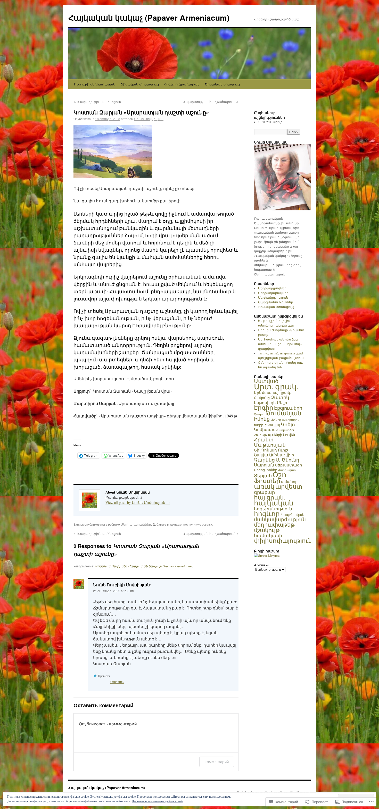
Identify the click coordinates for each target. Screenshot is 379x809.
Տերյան (263, 475)
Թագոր (259, 414)
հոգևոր (267, 513)
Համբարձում (286, 430)
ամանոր (289, 481)
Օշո (279, 474)
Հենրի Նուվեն (283, 434)
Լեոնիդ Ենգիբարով (284, 420)
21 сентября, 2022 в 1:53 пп (113, 591)
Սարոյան (264, 465)
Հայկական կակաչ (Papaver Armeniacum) (148, 17)
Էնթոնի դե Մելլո (270, 402)
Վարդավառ (287, 470)
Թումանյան (283, 413)
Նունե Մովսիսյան (148, 118)
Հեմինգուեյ (262, 435)
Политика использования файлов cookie (157, 801)
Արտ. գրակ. (276, 386)
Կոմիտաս (265, 429)
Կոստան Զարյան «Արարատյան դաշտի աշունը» (141, 112)
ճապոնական (292, 514)
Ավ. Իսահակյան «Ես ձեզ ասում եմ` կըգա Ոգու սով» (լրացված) (280, 344)
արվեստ (288, 486)
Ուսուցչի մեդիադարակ (94, 84)
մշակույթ (267, 530)
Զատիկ (279, 397)
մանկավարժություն (280, 519)
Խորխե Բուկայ (267, 425)
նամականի (268, 535)
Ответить (117, 681)
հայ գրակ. (269, 497)
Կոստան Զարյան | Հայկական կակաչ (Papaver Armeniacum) (144, 566)
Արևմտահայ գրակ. (272, 392)
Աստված (266, 381)
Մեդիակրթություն (273, 297)
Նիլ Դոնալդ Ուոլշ (271, 450)
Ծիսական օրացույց (222, 84)
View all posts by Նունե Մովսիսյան (137, 502)
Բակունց (262, 397)
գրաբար (264, 492)
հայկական (273, 502)
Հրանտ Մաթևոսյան (270, 442)
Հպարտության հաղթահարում (210, 101)
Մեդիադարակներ (136, 524)
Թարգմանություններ (275, 302)
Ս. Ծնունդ (287, 460)
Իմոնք (262, 419)
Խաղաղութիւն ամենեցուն (97, 101)
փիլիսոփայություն (283, 540)
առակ (264, 486)
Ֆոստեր (267, 481)
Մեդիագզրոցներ (272, 288)
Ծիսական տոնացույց (139, 84)
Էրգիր (263, 407)
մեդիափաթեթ (274, 524)
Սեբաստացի (288, 464)
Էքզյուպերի (288, 408)
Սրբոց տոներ (265, 469)
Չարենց (264, 459)
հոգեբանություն (273, 509)
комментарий (217, 761)
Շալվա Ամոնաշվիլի (274, 454)
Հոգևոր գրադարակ (182, 84)
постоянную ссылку (197, 524)
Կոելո (288, 424)
